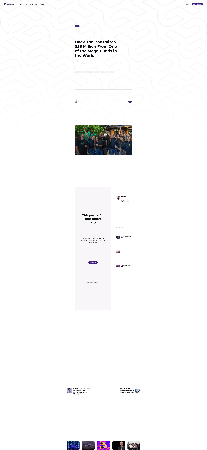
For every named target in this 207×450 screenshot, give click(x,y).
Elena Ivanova (81, 101)
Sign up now (93, 262)
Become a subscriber (197, 4)
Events (25, 4)
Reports (31, 4)
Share (130, 101)
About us (43, 4)
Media (19, 4)
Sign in (187, 4)
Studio (36, 4)
